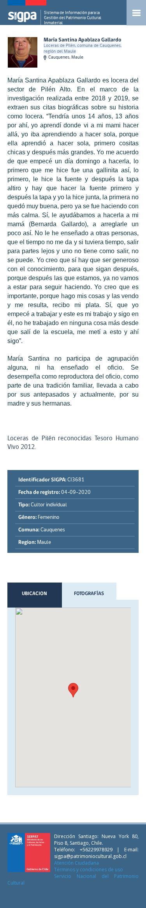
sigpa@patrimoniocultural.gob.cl (90, 856)
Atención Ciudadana (76, 863)
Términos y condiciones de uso (88, 869)
